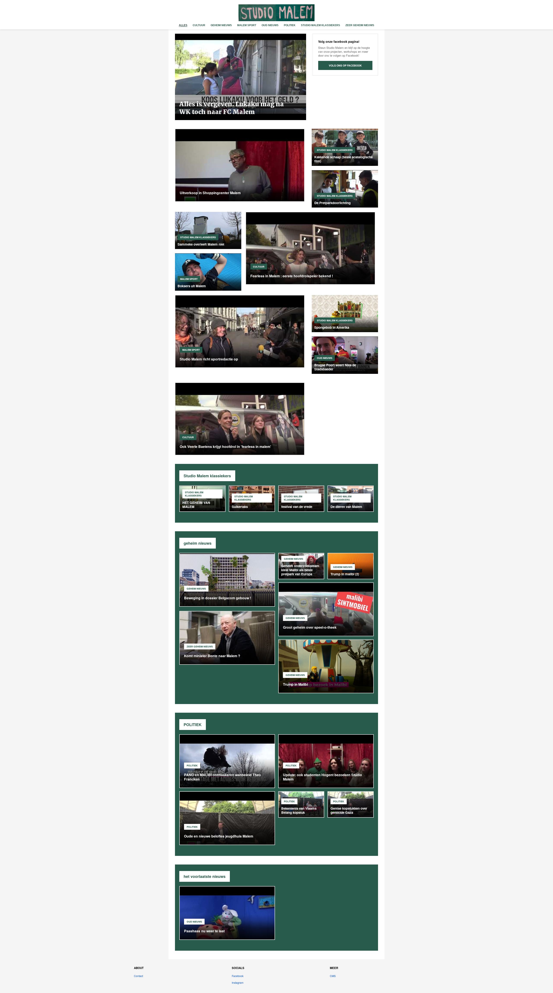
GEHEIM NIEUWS (221, 25)
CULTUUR (199, 25)
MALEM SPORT (246, 25)
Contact (138, 976)
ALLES (183, 25)
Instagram (237, 982)
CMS (333, 976)
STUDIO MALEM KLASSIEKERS (320, 25)
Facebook (237, 976)
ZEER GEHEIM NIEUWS (359, 25)
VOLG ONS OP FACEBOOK (345, 65)
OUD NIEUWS (270, 25)
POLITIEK (290, 25)
